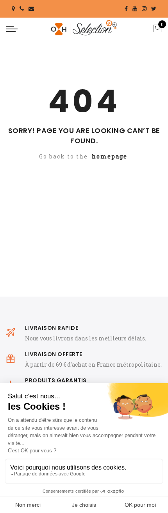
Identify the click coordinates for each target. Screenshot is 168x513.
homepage (109, 156)
